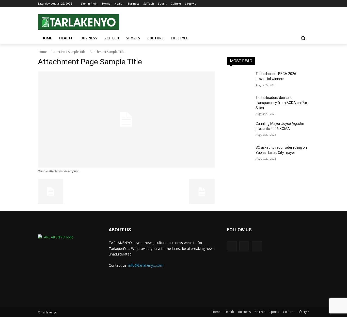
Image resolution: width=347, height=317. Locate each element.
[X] (244, 246)
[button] (303, 38)
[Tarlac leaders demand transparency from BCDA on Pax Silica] (239, 104)
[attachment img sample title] (126, 119)
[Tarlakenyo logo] (78, 22)
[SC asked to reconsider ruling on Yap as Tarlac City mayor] (239, 153)
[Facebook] (292, 4)
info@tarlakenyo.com (145, 265)
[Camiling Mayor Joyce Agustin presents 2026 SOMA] (239, 130)
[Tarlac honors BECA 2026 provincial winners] (239, 80)
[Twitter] (299, 4)
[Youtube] (306, 4)
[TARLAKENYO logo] (57, 264)
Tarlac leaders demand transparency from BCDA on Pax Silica (282, 103)
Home (42, 52)
